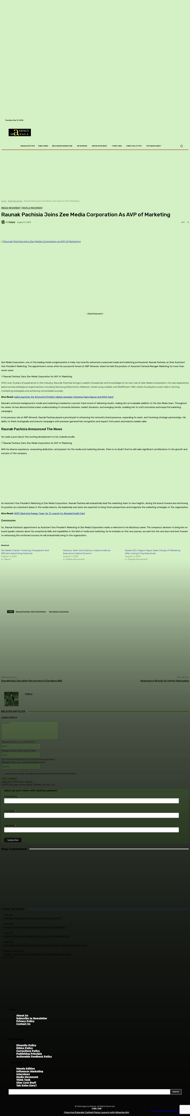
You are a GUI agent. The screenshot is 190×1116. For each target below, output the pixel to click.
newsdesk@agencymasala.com (166, 1110)
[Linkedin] (88, 860)
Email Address (11, 796)
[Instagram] (76, 860)
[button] (181, 146)
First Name (10, 811)
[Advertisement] (23, 887)
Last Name (10, 825)
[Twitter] (113, 860)
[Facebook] (101, 860)
